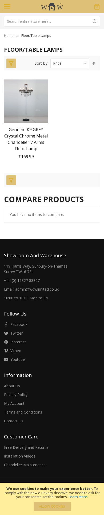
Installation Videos (19, 456)
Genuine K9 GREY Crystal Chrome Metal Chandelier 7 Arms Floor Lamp (26, 139)
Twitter (16, 333)
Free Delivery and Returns (26, 447)
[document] (52, 499)
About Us (12, 385)
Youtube (17, 359)
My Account (14, 403)
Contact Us (13, 420)
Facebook (18, 324)
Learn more (78, 496)
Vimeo (15, 350)
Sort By (41, 63)
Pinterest (18, 341)
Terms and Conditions (23, 412)
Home (9, 35)
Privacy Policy (15, 394)
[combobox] (52, 21)
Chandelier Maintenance (25, 464)
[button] (26, 118)
